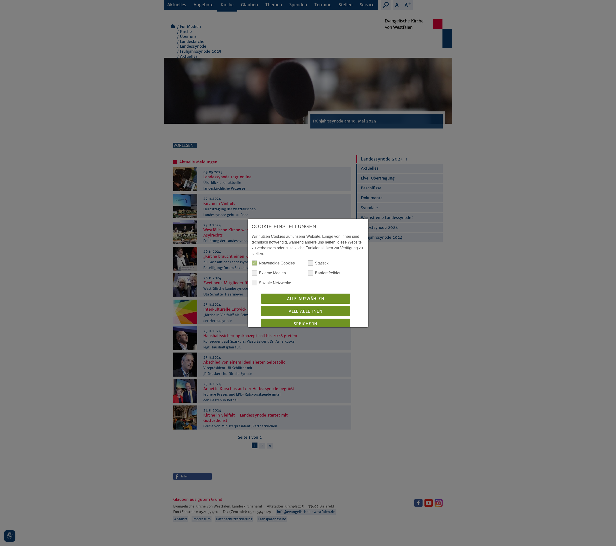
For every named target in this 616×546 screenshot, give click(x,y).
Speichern (305, 323)
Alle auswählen (305, 298)
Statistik (321, 263)
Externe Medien (272, 273)
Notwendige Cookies (277, 263)
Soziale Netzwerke (275, 283)
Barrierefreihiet (327, 273)
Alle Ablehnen (305, 311)
